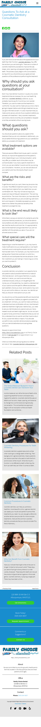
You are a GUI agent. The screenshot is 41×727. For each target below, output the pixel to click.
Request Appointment (20, 621)
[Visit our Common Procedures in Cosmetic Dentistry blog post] (20, 486)
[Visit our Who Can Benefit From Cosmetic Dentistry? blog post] (20, 544)
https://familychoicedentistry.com (13, 332)
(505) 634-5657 (12, 335)
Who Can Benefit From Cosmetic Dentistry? (17, 560)
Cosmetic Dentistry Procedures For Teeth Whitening (20, 446)
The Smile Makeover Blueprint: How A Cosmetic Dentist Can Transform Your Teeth (18, 387)
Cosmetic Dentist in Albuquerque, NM (25, 344)
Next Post (35, 588)
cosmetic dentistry (25, 62)
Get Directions (20, 603)
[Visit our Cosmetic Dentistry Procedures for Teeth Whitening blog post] (20, 430)
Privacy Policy (18, 703)
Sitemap (24, 703)
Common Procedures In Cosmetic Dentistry (17, 502)
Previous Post (7, 588)
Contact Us (20, 640)
